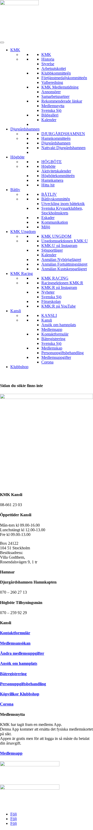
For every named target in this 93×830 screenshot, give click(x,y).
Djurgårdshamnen (25, 129)
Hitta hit (48, 185)
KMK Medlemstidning (60, 87)
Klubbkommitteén (56, 73)
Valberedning (52, 82)
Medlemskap (51, 348)
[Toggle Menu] (2, 42)
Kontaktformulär (54, 334)
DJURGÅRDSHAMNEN (63, 134)
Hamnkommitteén (56, 138)
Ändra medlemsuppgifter (22, 653)
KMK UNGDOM (56, 236)
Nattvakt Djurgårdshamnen (63, 147)
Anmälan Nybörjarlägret (61, 259)
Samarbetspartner (55, 96)
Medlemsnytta (52, 106)
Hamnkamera (52, 180)
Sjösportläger (52, 250)
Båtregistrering (53, 339)
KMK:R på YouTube (58, 306)
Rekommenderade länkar (61, 101)
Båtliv (15, 189)
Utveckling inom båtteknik (63, 203)
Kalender (48, 120)
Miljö (45, 227)
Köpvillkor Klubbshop (19, 694)
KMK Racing (21, 273)
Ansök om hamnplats (58, 325)
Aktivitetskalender (56, 171)
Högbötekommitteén (58, 175)
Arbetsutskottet (53, 68)
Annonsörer (51, 92)
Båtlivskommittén (55, 199)
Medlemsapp (51, 329)
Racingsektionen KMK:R (62, 283)
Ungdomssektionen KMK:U (64, 241)
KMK (15, 50)
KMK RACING (54, 278)
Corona (47, 362)
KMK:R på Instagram (59, 287)
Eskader (48, 217)
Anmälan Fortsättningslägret (64, 264)
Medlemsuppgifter (56, 357)
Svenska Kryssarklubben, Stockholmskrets (62, 210)
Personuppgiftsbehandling (62, 353)
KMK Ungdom (23, 231)
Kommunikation (54, 222)
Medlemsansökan (15, 643)
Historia (47, 59)
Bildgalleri (49, 115)
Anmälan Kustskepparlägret (64, 269)
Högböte (17, 157)
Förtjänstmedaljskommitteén (64, 78)
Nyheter (48, 292)
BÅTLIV (49, 194)
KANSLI (49, 315)
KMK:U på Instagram (59, 245)
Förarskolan (51, 301)
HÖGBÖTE (51, 161)
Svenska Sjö (51, 110)
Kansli (15, 311)
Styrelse (47, 64)
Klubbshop (19, 367)
